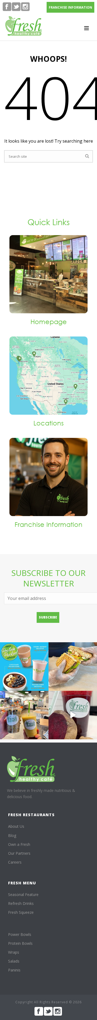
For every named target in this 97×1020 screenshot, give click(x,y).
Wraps (13, 952)
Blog (12, 835)
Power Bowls (19, 934)
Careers (15, 862)
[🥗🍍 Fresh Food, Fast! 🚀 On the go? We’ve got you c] (24, 715)
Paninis (14, 970)
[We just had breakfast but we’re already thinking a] (72, 666)
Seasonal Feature (23, 894)
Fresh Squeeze (21, 912)
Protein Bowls (20, 943)
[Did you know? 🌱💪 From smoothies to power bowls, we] (24, 666)
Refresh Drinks (21, 903)
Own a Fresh (19, 844)
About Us (16, 826)
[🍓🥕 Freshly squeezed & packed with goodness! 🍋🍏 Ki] (72, 715)
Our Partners (19, 853)
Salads (13, 961)
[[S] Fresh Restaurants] (31, 769)
